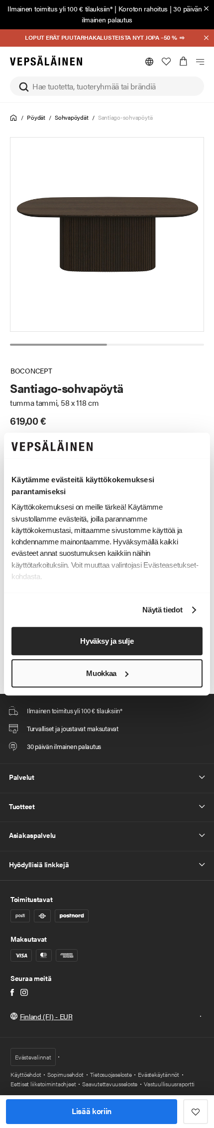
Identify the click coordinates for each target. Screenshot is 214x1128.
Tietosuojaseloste (111, 1074)
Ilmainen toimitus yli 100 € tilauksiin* (59, 8)
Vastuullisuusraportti (169, 1083)
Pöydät (36, 117)
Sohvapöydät (71, 117)
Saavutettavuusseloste (109, 1083)
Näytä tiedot (162, 610)
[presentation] (107, 234)
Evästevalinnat (33, 1057)
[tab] (58, 345)
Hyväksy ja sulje (106, 641)
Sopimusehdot (65, 1074)
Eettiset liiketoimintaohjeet (43, 1083)
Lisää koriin (91, 1111)
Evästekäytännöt (158, 1074)
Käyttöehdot (25, 1074)
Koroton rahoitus (143, 8)
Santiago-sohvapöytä (125, 117)
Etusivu (13, 118)
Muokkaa (101, 673)
